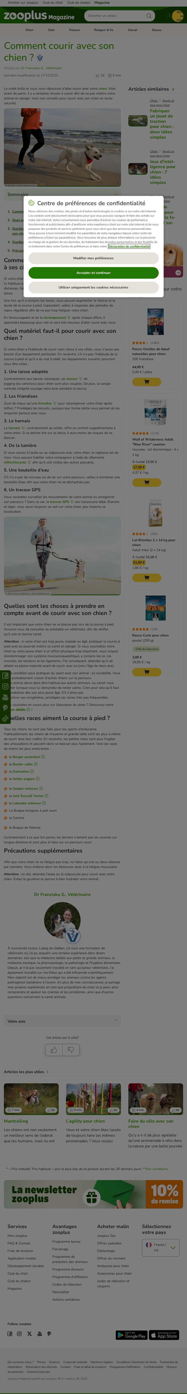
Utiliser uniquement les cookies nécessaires (93, 287)
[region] (94, 246)
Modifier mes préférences (93, 258)
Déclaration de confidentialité (129, 246)
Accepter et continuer (93, 272)
